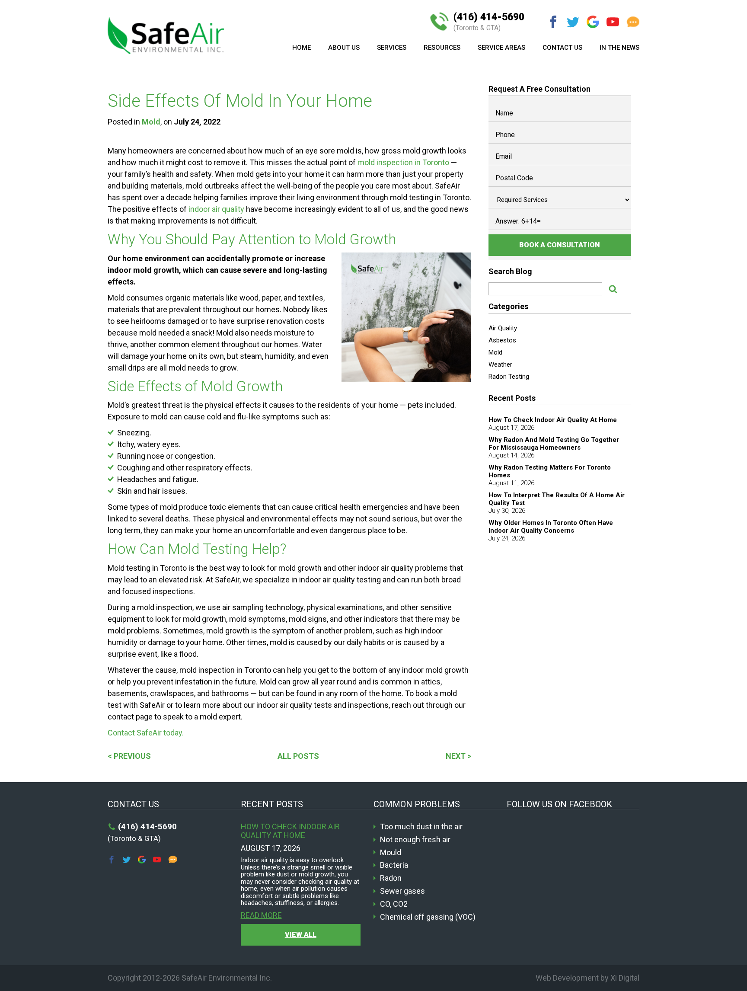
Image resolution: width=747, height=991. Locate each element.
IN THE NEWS (619, 47)
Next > (458, 756)
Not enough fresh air (415, 839)
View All (300, 934)
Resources (442, 47)
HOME (301, 47)
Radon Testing (508, 376)
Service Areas (501, 47)
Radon (391, 878)
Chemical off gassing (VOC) (428, 917)
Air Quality (502, 328)
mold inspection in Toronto (403, 162)
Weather (500, 364)
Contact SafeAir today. (146, 732)
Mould (390, 852)
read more (261, 915)
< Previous (129, 756)
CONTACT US (562, 47)
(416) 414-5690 (488, 22)
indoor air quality (216, 209)
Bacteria (394, 865)
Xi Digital (624, 977)
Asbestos (502, 340)
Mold (151, 121)
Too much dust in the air (421, 826)
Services (391, 47)
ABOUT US (344, 47)
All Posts (298, 756)
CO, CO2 (394, 904)
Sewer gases (402, 891)
